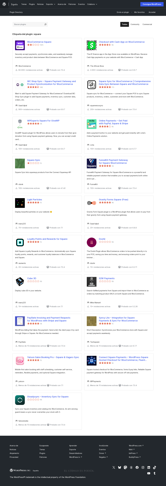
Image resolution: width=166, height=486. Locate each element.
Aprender (73, 446)
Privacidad (14, 457)
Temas (42, 449)
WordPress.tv (75, 457)
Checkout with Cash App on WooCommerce (122, 42)
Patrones (43, 457)
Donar (102, 453)
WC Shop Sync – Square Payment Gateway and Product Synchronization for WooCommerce (51, 82)
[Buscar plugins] (45, 24)
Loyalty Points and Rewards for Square (47, 239)
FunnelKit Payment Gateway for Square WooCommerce (113, 161)
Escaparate (44, 446)
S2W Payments (107, 278)
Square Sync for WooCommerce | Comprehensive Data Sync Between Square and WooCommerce (125, 82)
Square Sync (33, 160)
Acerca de (14, 446)
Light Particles (34, 199)
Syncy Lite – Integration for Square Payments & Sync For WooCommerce (118, 319)
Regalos (103, 457)
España (36, 471)
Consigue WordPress (152, 4)
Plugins (42, 453)
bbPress (133, 453)
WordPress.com (136, 446)
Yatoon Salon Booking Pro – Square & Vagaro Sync (53, 357)
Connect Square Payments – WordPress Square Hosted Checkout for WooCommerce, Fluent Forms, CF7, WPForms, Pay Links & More (123, 359)
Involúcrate (103, 446)
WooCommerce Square (39, 42)
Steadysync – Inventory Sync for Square (48, 396)
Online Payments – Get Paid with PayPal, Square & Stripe (113, 122)
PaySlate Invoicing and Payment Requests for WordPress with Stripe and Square (48, 319)
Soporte (72, 449)
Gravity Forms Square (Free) (113, 199)
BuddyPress (135, 457)
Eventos (102, 449)
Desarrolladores (75, 453)
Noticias (13, 449)
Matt (132, 449)
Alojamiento (14, 453)
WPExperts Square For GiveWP (43, 120)
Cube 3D (31, 278)
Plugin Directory (16, 12)
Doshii (102, 239)
